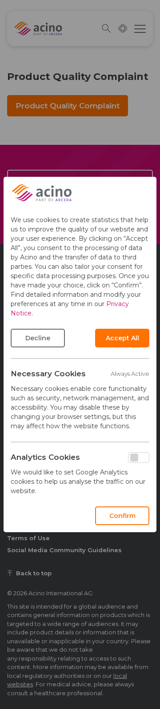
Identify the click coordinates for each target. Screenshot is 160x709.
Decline (37, 338)
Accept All (122, 338)
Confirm (122, 516)
